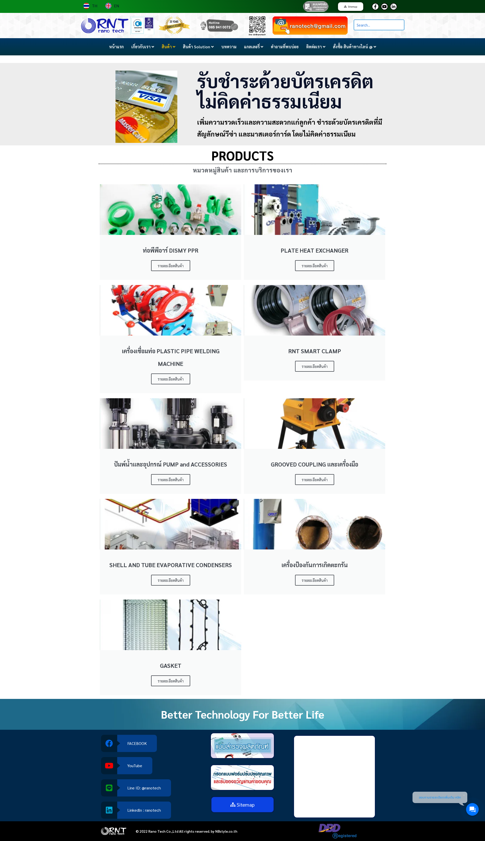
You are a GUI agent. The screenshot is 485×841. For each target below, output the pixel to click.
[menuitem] (143, 47)
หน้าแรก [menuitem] (116, 46)
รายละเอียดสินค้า (171, 265)
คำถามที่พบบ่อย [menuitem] (285, 46)
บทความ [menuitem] (228, 46)
